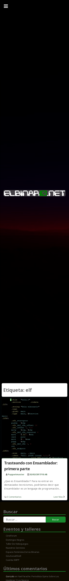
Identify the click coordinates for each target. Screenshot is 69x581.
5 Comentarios (14, 496)
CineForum (11, 535)
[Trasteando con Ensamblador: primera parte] (34, 428)
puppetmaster (16, 474)
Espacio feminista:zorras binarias (22, 551)
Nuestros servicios (15, 547)
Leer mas (58, 496)
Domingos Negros (15, 539)
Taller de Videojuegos (17, 543)
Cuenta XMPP (12, 559)
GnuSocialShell (13, 555)
